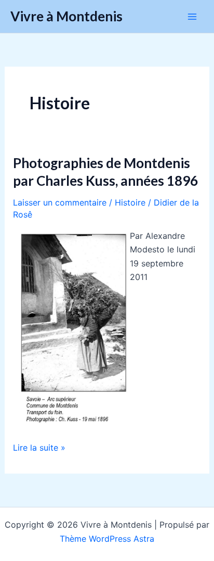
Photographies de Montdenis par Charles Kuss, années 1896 (105, 172)
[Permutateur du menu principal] (192, 16)
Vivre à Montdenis (66, 16)
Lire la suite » (39, 448)
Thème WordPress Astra (107, 538)
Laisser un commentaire (59, 202)
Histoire (130, 202)
